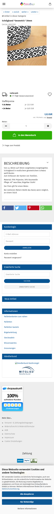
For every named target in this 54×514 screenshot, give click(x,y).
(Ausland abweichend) (26, 96)
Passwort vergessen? (12, 258)
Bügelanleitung (10, 332)
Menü (4, 4)
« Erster (6, 12)
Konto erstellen (10, 254)
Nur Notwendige (27, 502)
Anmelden (27, 248)
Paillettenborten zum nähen (15, 316)
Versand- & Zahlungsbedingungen (19, 423)
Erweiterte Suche (27, 287)
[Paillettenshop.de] (27, 4)
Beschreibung (16, 163)
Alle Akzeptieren (27, 494)
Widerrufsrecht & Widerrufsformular (19, 426)
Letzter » (34, 12)
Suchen (27, 281)
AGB (6, 430)
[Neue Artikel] (49, 299)
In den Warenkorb (27, 135)
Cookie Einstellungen (13, 441)
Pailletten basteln (11, 327)
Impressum (9, 437)
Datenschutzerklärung (10, 489)
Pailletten (8, 322)
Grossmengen (9, 348)
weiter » (25, 12)
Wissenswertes (10, 343)
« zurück (15, 12)
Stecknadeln (9, 338)
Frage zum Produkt (12, 145)
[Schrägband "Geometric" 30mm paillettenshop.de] (27, 46)
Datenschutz (10, 434)
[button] (8, 208)
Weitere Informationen (27, 509)
